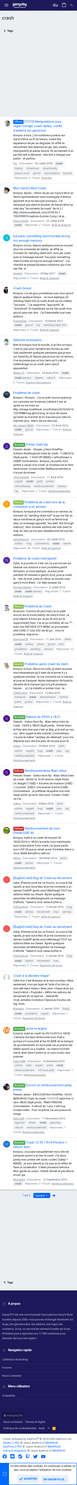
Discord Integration (15, 1450)
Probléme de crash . (27, 393)
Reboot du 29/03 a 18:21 (37, 717)
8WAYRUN (51, 1442)
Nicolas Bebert (22, 587)
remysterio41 (21, 539)
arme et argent (30, 1028)
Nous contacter (11, 1375)
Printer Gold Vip (31, 444)
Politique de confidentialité (19, 1428)
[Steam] (20, 1456)
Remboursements (59, 491)
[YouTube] (43, 1456)
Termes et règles (35, 1421)
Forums (7, 1367)
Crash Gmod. (22, 288)
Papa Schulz (20, 220)
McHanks (19, 1179)
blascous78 (20, 639)
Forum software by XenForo (37, 1439)
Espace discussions (38, 382)
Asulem (18, 273)
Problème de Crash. (33, 606)
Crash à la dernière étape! (31, 976)
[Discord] (12, 1456)
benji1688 (19, 1061)
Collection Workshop (15, 1359)
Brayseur (18, 1008)
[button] (6, 5)
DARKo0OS (20, 692)
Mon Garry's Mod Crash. (30, 188)
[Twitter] (35, 1456)
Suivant (40, 1195)
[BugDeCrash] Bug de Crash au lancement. (43, 878)
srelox (17, 746)
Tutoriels (46, 177)
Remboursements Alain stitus (40, 771)
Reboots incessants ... (28, 340)
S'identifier (8, 1395)
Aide (41, 1428)
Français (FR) (14, 1415)
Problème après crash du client (41, 664)
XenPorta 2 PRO (12, 1446)
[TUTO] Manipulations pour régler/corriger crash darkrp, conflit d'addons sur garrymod (37, 126)
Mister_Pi (18, 372)
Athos (17, 858)
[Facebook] (4, 1456)
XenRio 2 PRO (11, 1442)
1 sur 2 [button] (26, 1195)
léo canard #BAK (23, 425)
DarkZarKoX (20, 906)
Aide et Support (61, 225)
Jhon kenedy (21, 477)
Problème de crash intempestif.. (35, 558)
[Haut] (48, 1428)
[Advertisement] (38, 77)
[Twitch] (27, 1456)
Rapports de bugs (51, 965)
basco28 (18, 1118)
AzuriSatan (20, 321)
